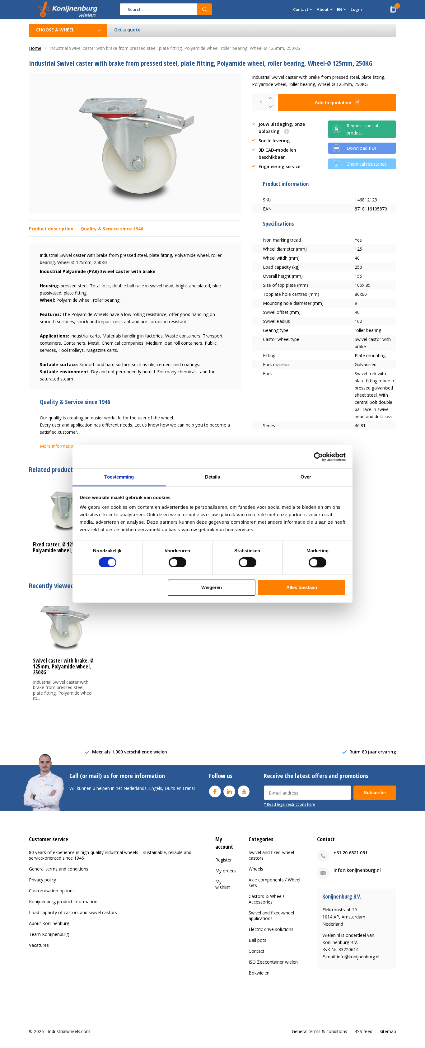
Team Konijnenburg (49, 934)
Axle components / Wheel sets (274, 882)
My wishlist (222, 884)
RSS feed (363, 1031)
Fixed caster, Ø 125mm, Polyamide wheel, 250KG (60, 547)
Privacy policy (42, 880)
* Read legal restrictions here (289, 804)
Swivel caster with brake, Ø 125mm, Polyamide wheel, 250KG (63, 666)
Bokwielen (259, 973)
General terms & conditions (319, 1031)
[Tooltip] (286, 131)
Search (204, 9)
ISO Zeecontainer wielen (273, 962)
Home (35, 48)
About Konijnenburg (49, 923)
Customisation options (52, 891)
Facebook (215, 791)
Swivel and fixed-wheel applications (271, 915)
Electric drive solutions (271, 929)
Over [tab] (306, 476)
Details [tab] (212, 476)
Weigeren (211, 587)
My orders (225, 871)
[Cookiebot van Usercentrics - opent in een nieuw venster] (318, 456)
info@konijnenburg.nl (357, 870)
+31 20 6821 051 (350, 852)
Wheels (256, 869)
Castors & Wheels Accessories (267, 899)
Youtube (244, 791)
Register (223, 860)
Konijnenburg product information (63, 901)
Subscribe (375, 792)
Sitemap (388, 1031)
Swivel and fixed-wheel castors (271, 855)
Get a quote (127, 30)
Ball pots (257, 940)
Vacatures (39, 945)
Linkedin (229, 791)
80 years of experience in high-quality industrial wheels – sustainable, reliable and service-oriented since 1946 (110, 855)
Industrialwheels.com (69, 1031)
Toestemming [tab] (119, 476)
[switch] (177, 563)
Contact (256, 951)
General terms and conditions (58, 869)
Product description (51, 229)
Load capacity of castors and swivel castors (73, 912)
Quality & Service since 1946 (112, 229)
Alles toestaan (301, 587)
